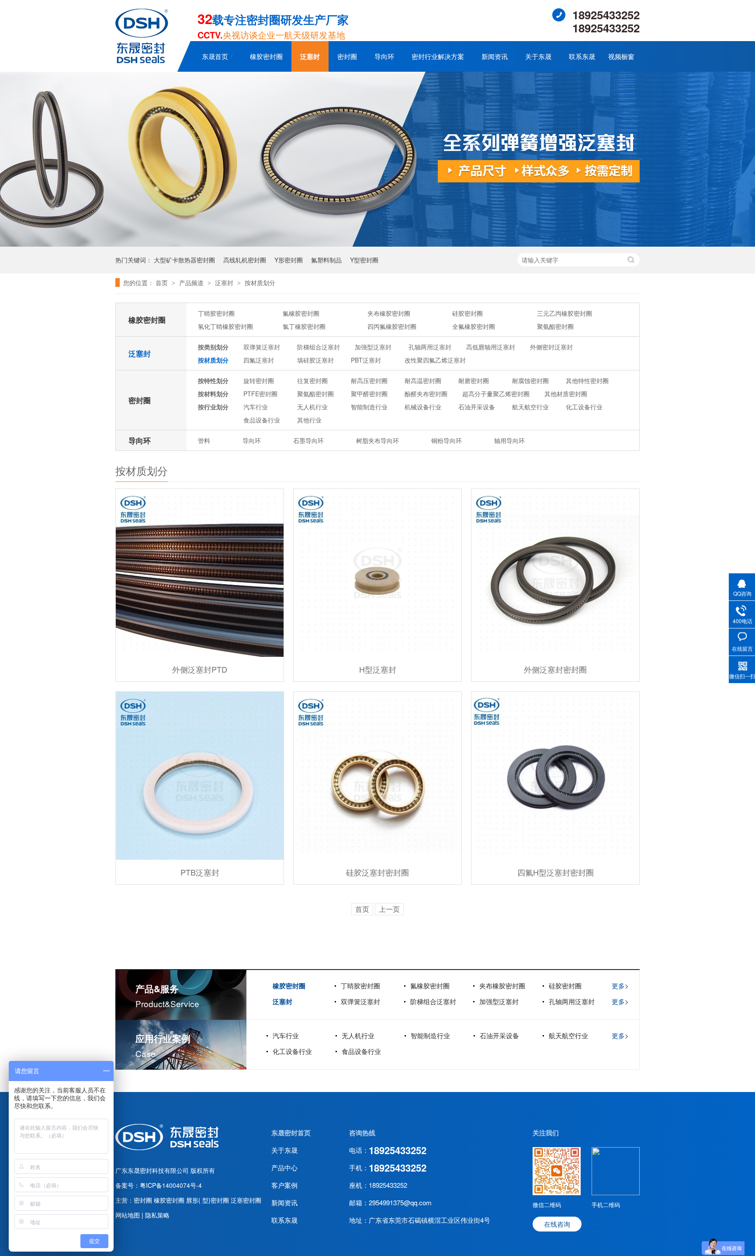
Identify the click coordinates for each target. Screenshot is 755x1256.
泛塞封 (310, 56)
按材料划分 (213, 393)
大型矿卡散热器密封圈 (184, 259)
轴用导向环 (509, 440)
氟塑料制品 (326, 259)
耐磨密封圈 (473, 380)
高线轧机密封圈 (244, 259)
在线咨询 (557, 1223)
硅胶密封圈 (467, 313)
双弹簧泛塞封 (261, 346)
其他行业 (309, 419)
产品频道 (192, 282)
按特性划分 (213, 380)
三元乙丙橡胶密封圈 (564, 313)
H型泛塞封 (377, 669)
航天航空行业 (530, 406)
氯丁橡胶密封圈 (304, 326)
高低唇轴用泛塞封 (490, 346)
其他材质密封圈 (565, 393)
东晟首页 (215, 56)
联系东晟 (582, 56)
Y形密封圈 (288, 259)
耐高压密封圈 (369, 380)
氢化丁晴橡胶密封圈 (225, 326)
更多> (620, 985)
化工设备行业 (584, 406)
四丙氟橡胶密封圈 (391, 326)
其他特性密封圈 (587, 380)
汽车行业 (255, 406)
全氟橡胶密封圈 (473, 326)
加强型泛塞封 (373, 346)
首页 (163, 282)
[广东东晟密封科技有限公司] (141, 61)
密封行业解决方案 (438, 56)
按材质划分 (260, 282)
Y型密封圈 (364, 259)
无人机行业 (312, 406)
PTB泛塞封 (199, 872)
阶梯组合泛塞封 (318, 346)
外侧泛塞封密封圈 (555, 669)
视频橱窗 (621, 56)
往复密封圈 (312, 380)
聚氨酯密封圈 (555, 326)
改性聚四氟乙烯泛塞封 (435, 360)
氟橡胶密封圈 (301, 313)
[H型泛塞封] (377, 573)
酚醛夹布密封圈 (426, 393)
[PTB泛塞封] (200, 776)
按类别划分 (213, 346)
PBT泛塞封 (366, 360)
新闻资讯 (494, 56)
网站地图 (128, 1215)
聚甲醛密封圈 (369, 393)
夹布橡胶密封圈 (388, 313)
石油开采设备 (476, 406)
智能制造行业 (369, 406)
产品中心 (284, 1167)
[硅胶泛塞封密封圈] (377, 776)
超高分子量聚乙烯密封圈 (496, 393)
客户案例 (284, 1185)
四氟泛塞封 (258, 360)
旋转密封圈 (258, 380)
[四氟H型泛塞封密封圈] (555, 776)
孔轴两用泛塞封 (430, 346)
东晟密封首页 (291, 1132)
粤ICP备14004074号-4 (171, 1185)
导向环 (384, 56)
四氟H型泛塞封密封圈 (555, 872)
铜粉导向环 (446, 440)
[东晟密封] (166, 1147)
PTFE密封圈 (260, 393)
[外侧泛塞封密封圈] (555, 573)
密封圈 (347, 56)
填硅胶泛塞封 (315, 360)
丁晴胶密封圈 (216, 313)
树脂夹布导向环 (377, 440)
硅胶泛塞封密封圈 (377, 872)
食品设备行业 (261, 419)
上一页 (389, 909)
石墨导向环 (308, 440)
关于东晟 (538, 56)
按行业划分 (213, 406)
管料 (204, 440)
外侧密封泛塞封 (551, 346)
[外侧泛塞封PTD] (200, 573)
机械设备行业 (423, 406)
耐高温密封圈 (423, 380)
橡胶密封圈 (266, 56)
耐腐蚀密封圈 (530, 380)
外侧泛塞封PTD (199, 669)
